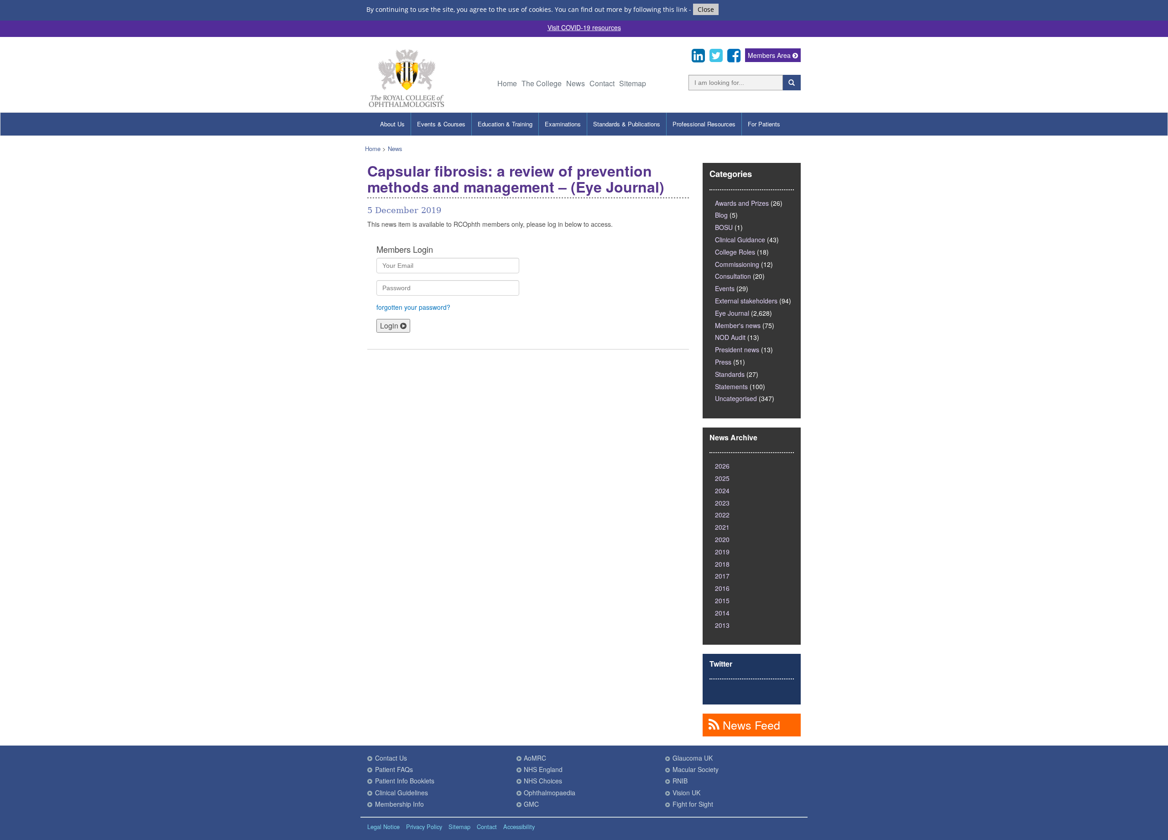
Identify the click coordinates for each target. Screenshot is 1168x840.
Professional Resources (704, 124)
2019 (722, 551)
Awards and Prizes (742, 203)
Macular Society (696, 769)
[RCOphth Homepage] (406, 105)
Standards (730, 374)
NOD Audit (730, 337)
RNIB (680, 780)
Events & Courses (441, 124)
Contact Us (391, 757)
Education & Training (505, 124)
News (575, 83)
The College (541, 83)
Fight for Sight (693, 804)
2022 (722, 514)
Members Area (770, 55)
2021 (722, 527)
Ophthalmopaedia (549, 792)
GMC (531, 804)
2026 (722, 465)
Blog (721, 214)
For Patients (764, 124)
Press (723, 361)
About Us (392, 124)
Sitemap (632, 83)
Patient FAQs (394, 769)
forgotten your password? (413, 307)
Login (390, 325)
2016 (722, 588)
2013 (722, 625)
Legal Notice (383, 826)
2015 (722, 600)
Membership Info (399, 804)
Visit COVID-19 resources (584, 27)
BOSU (724, 227)
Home (507, 83)
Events (725, 288)
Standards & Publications (626, 124)
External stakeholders (746, 300)
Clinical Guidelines (401, 792)
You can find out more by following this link (621, 9)
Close (706, 9)
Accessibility (519, 826)
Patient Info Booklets (404, 780)
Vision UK (686, 792)
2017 (722, 575)
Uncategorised (736, 398)
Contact (602, 83)
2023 (722, 502)
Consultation (733, 276)
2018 (722, 564)
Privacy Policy (424, 826)
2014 (722, 612)
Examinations (563, 124)
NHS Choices (543, 780)
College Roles (735, 251)
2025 (722, 478)
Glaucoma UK (693, 757)
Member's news (738, 325)
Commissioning (737, 264)
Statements (731, 386)
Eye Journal (732, 313)
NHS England (543, 769)
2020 (722, 539)
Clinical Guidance (740, 239)
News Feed (750, 724)
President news (737, 349)
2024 (722, 490)
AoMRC (535, 757)
